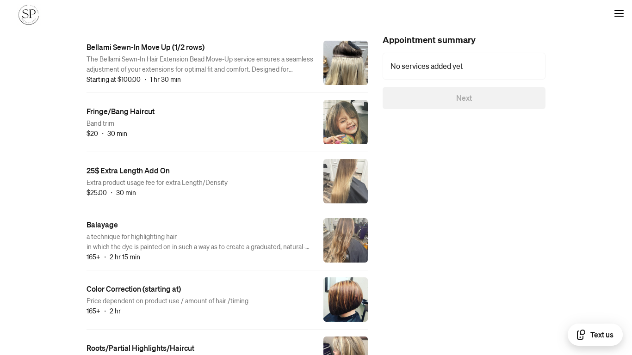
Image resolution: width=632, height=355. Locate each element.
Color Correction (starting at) (134, 289)
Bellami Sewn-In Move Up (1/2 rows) (145, 47)
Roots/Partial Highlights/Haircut (140, 348)
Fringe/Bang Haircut (121, 111)
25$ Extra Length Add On (128, 170)
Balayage (102, 224)
